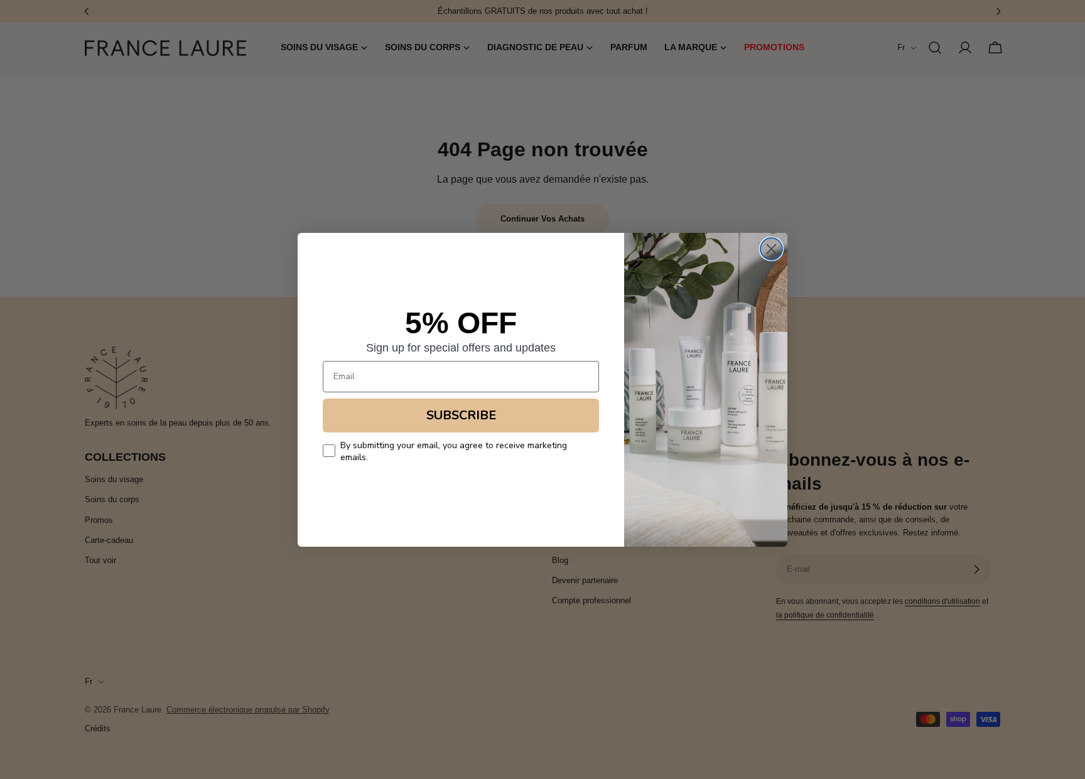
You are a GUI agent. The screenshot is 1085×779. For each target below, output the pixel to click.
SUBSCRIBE (461, 415)
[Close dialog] (771, 249)
